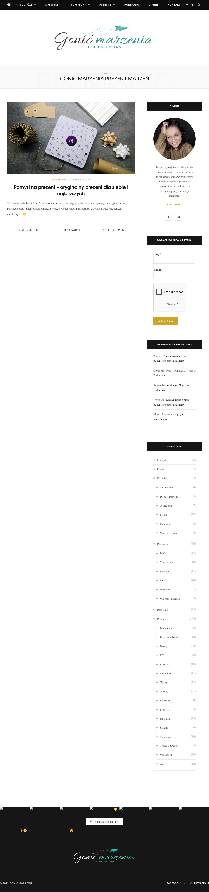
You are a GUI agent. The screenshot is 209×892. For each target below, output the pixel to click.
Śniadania (165, 737)
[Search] (199, 5)
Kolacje (164, 664)
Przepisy (105, 5)
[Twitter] (113, 230)
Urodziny (165, 589)
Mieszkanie (166, 562)
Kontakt (174, 5)
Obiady (164, 691)
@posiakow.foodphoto (106, 822)
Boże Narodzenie (169, 637)
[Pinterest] (119, 230)
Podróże (26, 5)
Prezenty (165, 571)
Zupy (163, 764)
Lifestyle (51, 5)
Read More (174, 204)
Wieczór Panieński (170, 598)
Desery (164, 646)
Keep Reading (71, 230)
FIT (162, 655)
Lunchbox (165, 673)
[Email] (123, 230)
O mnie (153, 5)
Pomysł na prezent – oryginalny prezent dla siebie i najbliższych (71, 190)
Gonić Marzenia (30, 230)
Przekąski (165, 718)
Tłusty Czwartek (169, 746)
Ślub (162, 580)
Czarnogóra (166, 487)
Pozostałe (165, 524)
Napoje (164, 682)
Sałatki (164, 727)
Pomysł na (79, 5)
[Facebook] (108, 230)
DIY (162, 553)
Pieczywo (165, 700)
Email (158, 270)
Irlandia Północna (170, 496)
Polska (163, 514)
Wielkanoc (166, 754)
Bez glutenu (166, 628)
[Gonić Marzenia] (104, 37)
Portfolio (131, 5)
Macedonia (166, 505)
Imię (157, 254)
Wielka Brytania (169, 533)
